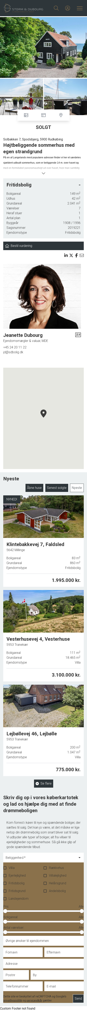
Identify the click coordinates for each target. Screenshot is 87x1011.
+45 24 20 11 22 (15, 347)
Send (78, 998)
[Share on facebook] (76, 255)
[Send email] (82, 255)
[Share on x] (71, 255)
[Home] (24, 8)
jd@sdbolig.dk (13, 352)
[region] (43, 418)
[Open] (79, 857)
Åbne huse (34, 488)
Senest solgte (57, 488)
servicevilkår (34, 1000)
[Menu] (79, 8)
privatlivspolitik (12, 1000)
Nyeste (77, 488)
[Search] (56, 8)
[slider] (5, 911)
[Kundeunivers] (68, 8)
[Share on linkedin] (66, 255)
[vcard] (78, 337)
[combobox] (40, 859)
